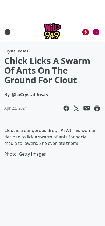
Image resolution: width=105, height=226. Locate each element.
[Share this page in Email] (86, 108)
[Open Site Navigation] (7, 32)
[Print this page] (97, 108)
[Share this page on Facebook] (66, 108)
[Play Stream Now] (96, 32)
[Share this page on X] (76, 108)
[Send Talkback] (85, 32)
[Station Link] (52, 32)
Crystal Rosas (16, 51)
